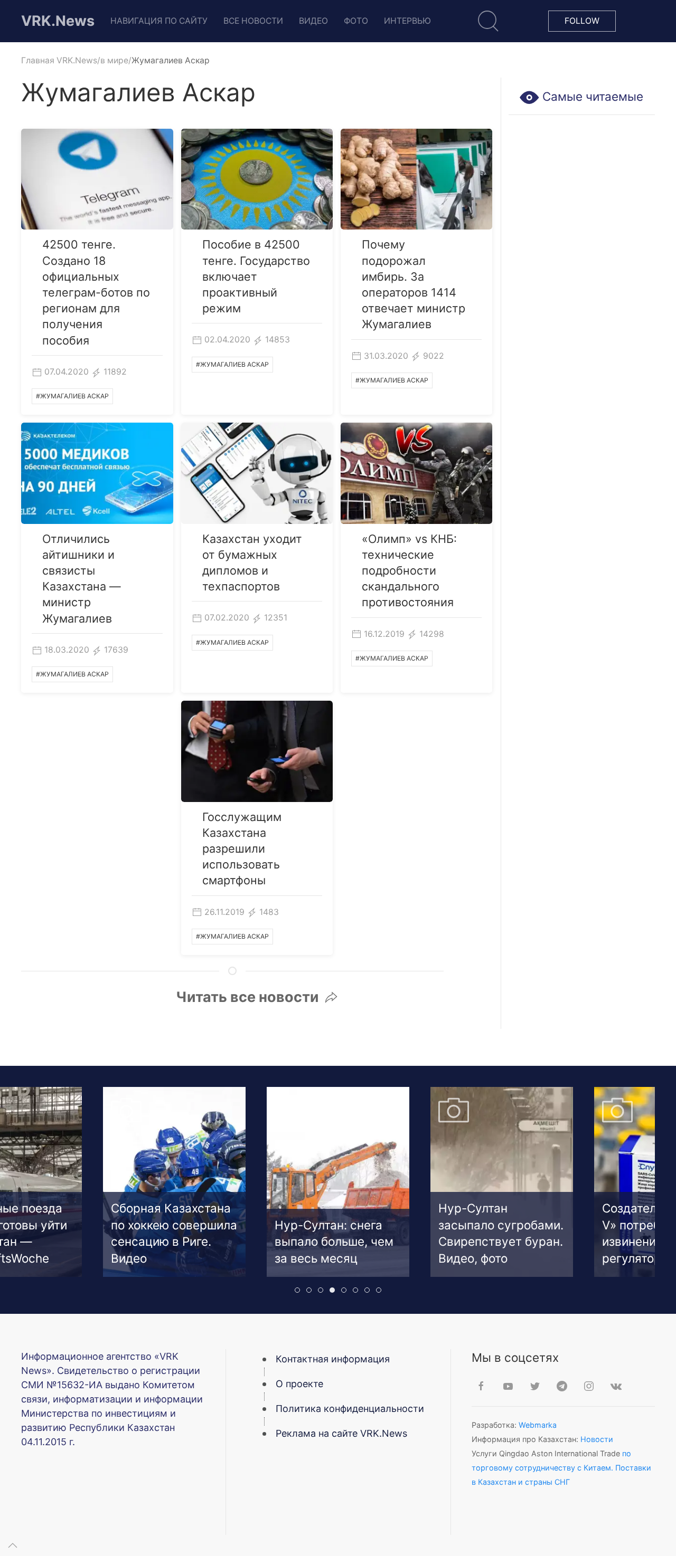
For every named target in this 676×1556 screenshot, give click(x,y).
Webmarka (538, 1424)
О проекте (299, 1383)
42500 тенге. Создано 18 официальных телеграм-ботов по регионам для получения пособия (96, 292)
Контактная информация (333, 1358)
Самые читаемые (591, 96)
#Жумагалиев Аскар (72, 396)
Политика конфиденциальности (350, 1408)
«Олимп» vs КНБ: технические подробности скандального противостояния (409, 570)
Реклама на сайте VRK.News (341, 1433)
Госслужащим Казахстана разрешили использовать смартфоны (241, 848)
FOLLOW (582, 21)
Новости (596, 1439)
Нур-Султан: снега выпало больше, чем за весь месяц (170, 1241)
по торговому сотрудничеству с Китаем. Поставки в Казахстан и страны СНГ (561, 1467)
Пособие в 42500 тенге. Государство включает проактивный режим (256, 276)
